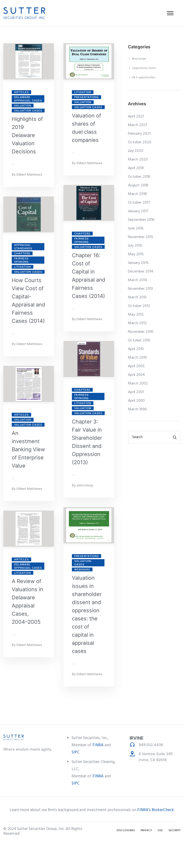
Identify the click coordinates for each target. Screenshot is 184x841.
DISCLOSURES (126, 830)
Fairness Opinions (81, 240)
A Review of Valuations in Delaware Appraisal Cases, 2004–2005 (27, 601)
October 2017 (139, 203)
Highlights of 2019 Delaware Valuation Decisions (27, 135)
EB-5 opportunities (143, 77)
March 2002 (138, 383)
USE (160, 830)
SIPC (76, 752)
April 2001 (136, 392)
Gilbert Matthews (29, 174)
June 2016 (136, 228)
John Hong (84, 485)
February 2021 (139, 134)
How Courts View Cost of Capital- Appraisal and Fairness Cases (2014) (28, 300)
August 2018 (138, 185)
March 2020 (138, 160)
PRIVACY (146, 830)
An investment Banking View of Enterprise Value (28, 449)
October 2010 (139, 340)
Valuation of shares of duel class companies (86, 127)
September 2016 (141, 220)
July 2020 (135, 151)
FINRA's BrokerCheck (155, 810)
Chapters (82, 233)
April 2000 (136, 401)
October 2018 (139, 177)
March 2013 (137, 297)
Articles (21, 92)
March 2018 (137, 194)
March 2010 (137, 358)
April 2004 (136, 375)
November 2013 (140, 289)
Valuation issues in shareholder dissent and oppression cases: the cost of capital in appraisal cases (87, 614)
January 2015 (138, 263)
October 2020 (139, 142)
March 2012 (137, 323)
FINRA (98, 745)
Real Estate (139, 58)
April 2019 (136, 168)
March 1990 (137, 409)
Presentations (86, 97)
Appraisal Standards (23, 246)
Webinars (82, 569)
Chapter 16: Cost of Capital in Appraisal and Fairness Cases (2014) (88, 275)
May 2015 (136, 254)
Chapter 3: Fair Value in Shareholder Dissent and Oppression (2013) (87, 441)
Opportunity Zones (144, 68)
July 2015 (135, 246)
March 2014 (137, 280)
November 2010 (140, 332)
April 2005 (136, 366)
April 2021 (136, 116)
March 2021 (137, 125)
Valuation (22, 105)
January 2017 (138, 211)
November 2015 (140, 237)
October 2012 (139, 306)
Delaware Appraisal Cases (28, 98)
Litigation (82, 92)
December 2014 (140, 271)
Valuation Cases (28, 110)
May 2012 (136, 315)
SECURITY (174, 830)
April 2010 (136, 349)
